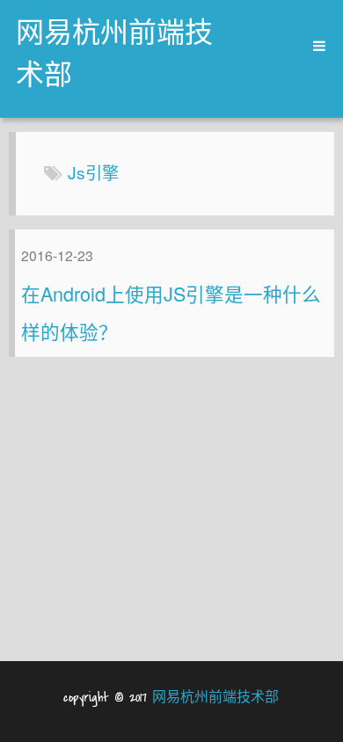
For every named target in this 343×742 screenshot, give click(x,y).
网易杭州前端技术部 (114, 56)
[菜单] (313, 46)
